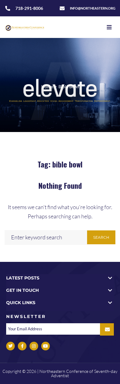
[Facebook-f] (22, 346)
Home (47, 86)
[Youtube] (45, 346)
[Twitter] (10, 346)
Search (101, 237)
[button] (60, 278)
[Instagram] (34, 346)
